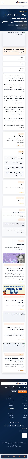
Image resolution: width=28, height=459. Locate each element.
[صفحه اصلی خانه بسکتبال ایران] (14, 383)
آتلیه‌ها (25, 411)
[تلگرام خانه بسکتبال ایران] (20, 426)
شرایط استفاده (11, 417)
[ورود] (3, 456)
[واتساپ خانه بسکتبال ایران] (18, 426)
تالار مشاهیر (11, 403)
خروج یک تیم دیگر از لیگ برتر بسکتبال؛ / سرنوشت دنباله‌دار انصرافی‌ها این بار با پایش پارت (14, 168)
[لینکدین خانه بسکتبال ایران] (10, 426)
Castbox (24, 431)
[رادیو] (14, 456)
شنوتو (21, 431)
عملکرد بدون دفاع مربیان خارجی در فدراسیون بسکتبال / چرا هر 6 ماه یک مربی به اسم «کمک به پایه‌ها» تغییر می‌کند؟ (14, 173)
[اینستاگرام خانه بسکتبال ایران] (23, 426)
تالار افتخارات (11, 405)
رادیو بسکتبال (24, 403)
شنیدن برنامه (21, 192)
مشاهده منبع (21, 203)
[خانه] (24, 456)
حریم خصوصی (11, 415)
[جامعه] (19, 456)
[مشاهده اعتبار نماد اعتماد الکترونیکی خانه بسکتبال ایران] (24, 435)
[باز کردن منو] (2, 2)
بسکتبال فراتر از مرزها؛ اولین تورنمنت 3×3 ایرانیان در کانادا (14, 163)
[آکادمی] (8, 456)
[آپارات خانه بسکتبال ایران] (13, 426)
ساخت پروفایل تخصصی (22, 391)
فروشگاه (25, 413)
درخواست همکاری (20, 145)
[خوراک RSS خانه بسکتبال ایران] (5, 426)
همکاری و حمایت (13, 391)
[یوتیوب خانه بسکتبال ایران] (15, 426)
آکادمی (25, 401)
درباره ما (12, 411)
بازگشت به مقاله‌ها (22, 6)
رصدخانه (25, 415)
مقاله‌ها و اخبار (24, 398)
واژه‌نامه (25, 405)
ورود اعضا (25, 417)
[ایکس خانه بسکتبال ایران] (8, 426)
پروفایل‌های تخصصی (10, 398)
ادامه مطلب (22, 282)
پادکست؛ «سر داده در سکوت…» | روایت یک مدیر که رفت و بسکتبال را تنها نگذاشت (14, 157)
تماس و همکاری (11, 413)
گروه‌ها (12, 401)
